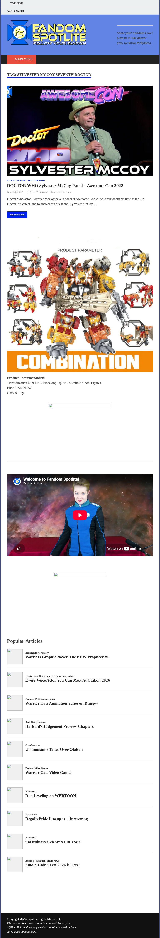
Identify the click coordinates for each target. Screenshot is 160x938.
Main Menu (23, 59)
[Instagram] (141, 11)
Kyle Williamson (38, 191)
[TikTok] (152, 11)
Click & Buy (15, 393)
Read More (15, 213)
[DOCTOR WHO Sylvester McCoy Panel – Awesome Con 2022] (80, 131)
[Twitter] (136, 11)
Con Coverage (16, 180)
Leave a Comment (61, 191)
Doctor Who (36, 180)
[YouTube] (126, 11)
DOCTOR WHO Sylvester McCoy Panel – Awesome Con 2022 (65, 185)
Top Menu (16, 3)
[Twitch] (146, 11)
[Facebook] (131, 11)
